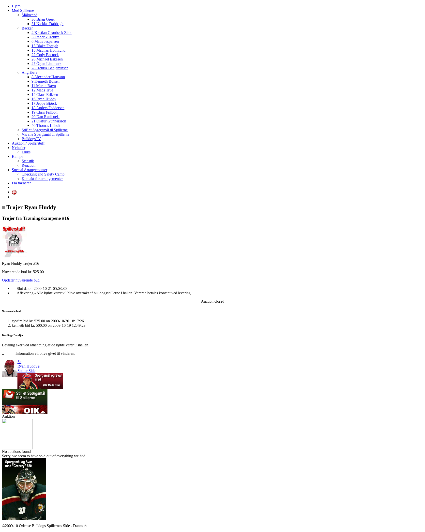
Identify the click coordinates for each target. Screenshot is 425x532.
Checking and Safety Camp (43, 174)
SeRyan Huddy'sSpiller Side (28, 366)
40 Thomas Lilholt (45, 125)
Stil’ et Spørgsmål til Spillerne (45, 130)
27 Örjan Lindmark (46, 63)
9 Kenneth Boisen (45, 81)
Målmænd (29, 15)
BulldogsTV (31, 139)
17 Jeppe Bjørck (44, 103)
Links (26, 152)
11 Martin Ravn (43, 86)
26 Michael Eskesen (47, 59)
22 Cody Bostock (45, 55)
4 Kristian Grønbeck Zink (51, 32)
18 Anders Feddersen (47, 108)
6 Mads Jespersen (45, 41)
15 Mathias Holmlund (48, 50)
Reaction (28, 165)
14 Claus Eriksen (44, 94)
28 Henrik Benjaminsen (49, 68)
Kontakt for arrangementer (42, 179)
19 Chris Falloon (44, 112)
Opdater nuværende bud (21, 280)
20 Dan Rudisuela (45, 117)
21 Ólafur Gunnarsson (48, 121)
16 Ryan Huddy (43, 99)
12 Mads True (42, 90)
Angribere (29, 72)
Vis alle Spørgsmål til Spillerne (45, 134)
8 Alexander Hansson (48, 77)
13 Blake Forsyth (44, 46)
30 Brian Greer (43, 19)
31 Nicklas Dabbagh (47, 24)
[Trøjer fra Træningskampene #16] (14, 256)
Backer (27, 28)
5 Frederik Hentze (45, 37)
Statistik (28, 161)
